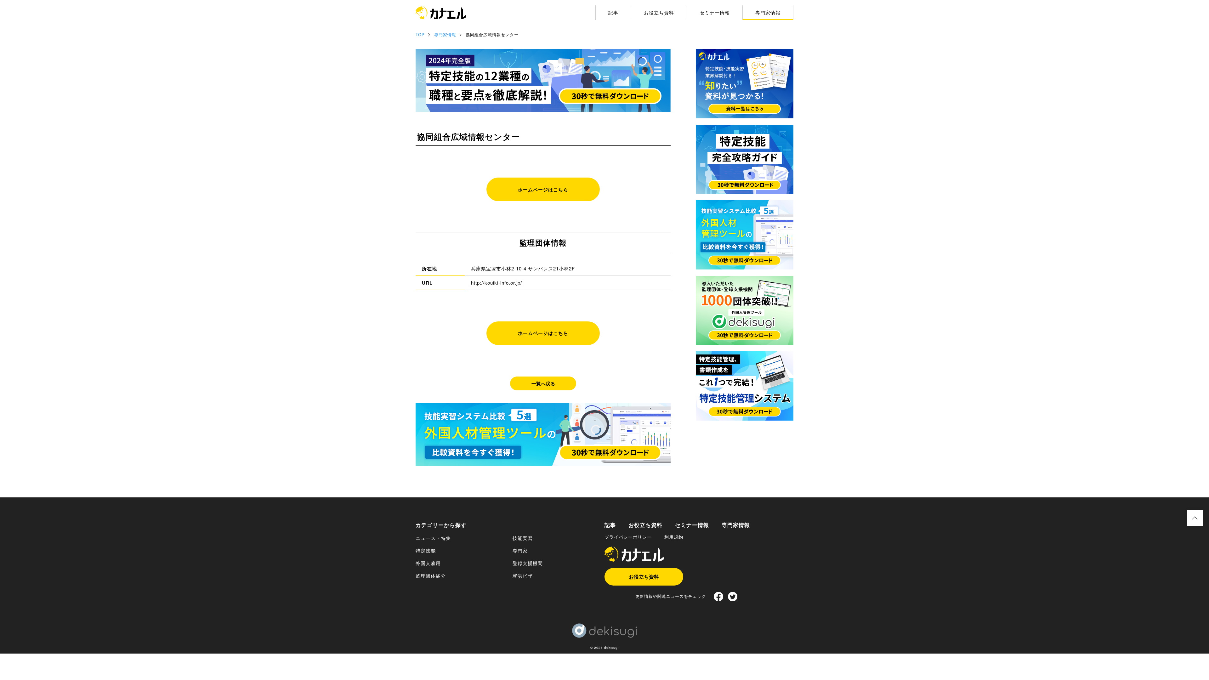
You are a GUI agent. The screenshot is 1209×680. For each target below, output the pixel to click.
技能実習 (523, 538)
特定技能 (426, 550)
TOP (420, 34)
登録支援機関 (528, 563)
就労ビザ (523, 575)
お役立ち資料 (659, 12)
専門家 (520, 550)
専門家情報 (767, 12)
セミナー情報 (715, 12)
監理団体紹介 (431, 575)
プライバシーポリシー (628, 537)
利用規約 (673, 537)
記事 (613, 12)
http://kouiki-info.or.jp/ (496, 282)
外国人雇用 (428, 563)
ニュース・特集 (433, 538)
